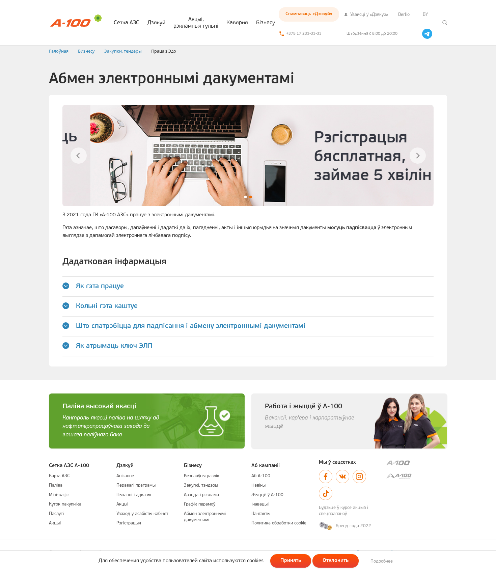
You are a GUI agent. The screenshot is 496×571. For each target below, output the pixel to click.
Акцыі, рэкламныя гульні (195, 23)
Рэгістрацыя (128, 523)
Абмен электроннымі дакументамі (205, 517)
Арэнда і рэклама (201, 495)
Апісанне (125, 476)
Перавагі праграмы (136, 485)
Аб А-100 (260, 476)
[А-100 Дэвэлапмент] (416, 476)
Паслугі (56, 514)
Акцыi (55, 523)
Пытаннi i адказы (133, 495)
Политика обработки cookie (278, 523)
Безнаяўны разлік (201, 476)
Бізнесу (265, 23)
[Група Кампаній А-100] (416, 462)
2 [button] (250, 196)
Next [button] (418, 155)
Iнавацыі (260, 504)
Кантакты (260, 514)
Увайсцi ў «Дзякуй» (368, 14)
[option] (248, 155)
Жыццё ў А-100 (267, 495)
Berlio (404, 14)
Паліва (55, 485)
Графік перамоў (199, 504)
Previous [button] (78, 155)
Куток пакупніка (65, 504)
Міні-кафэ (58, 495)
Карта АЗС (59, 476)
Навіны (258, 485)
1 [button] (245, 196)
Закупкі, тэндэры (201, 485)
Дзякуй (156, 23)
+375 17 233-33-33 (304, 34)
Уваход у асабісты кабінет (142, 514)
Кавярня (237, 23)
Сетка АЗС (126, 23)
